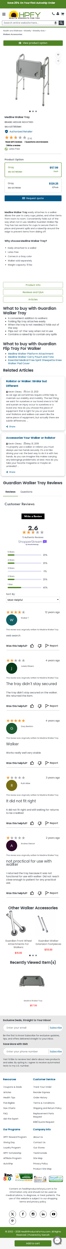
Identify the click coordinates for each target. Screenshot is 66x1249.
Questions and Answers (37, 142)
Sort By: (10, 594)
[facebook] (22, 1214)
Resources (9, 1079)
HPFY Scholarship (12, 1153)
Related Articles (18, 370)
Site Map (38, 1158)
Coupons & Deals (12, 1086)
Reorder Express (41, 1092)
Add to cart (33, 1243)
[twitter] (12, 1214)
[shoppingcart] (62, 14)
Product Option (14, 159)
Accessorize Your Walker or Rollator (30, 438)
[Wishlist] (58, 55)
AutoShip (8, 1163)
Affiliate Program (12, 1158)
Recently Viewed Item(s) (33, 962)
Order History (40, 1097)
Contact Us (39, 1142)
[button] (33, 43)
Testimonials (40, 1153)
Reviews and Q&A (33, 292)
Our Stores (39, 1147)
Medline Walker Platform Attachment (31, 353)
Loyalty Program (12, 1147)
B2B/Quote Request (43, 1122)
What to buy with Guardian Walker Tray (29, 310)
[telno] (53, 14)
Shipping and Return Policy (47, 1108)
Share (12, 426)
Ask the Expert (10, 1118)
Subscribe (56, 1027)
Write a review (13, 145)
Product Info (33, 285)
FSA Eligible (9, 1102)
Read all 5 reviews (14, 142)
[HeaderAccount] (57, 13)
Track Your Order (42, 1086)
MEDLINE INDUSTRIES (19, 122)
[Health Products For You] (24, 14)
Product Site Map (42, 1168)
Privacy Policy (40, 1163)
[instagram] (33, 1214)
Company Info (42, 1129)
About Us (38, 1137)
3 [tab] (36, 111)
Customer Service (44, 1079)
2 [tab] (33, 111)
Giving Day (9, 1142)
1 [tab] (29, 111)
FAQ (5, 1113)
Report (54, 645)
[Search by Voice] (55, 23)
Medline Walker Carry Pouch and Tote (31, 357)
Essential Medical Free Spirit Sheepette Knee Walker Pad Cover (35, 361)
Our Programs (11, 1129)
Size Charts (9, 1108)
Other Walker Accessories (33, 908)
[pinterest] (12, 1221)
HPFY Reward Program (15, 1137)
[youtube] (53, 1214)
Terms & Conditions (44, 1102)
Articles (33, 299)
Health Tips (9, 1097)
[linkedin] (43, 1214)
